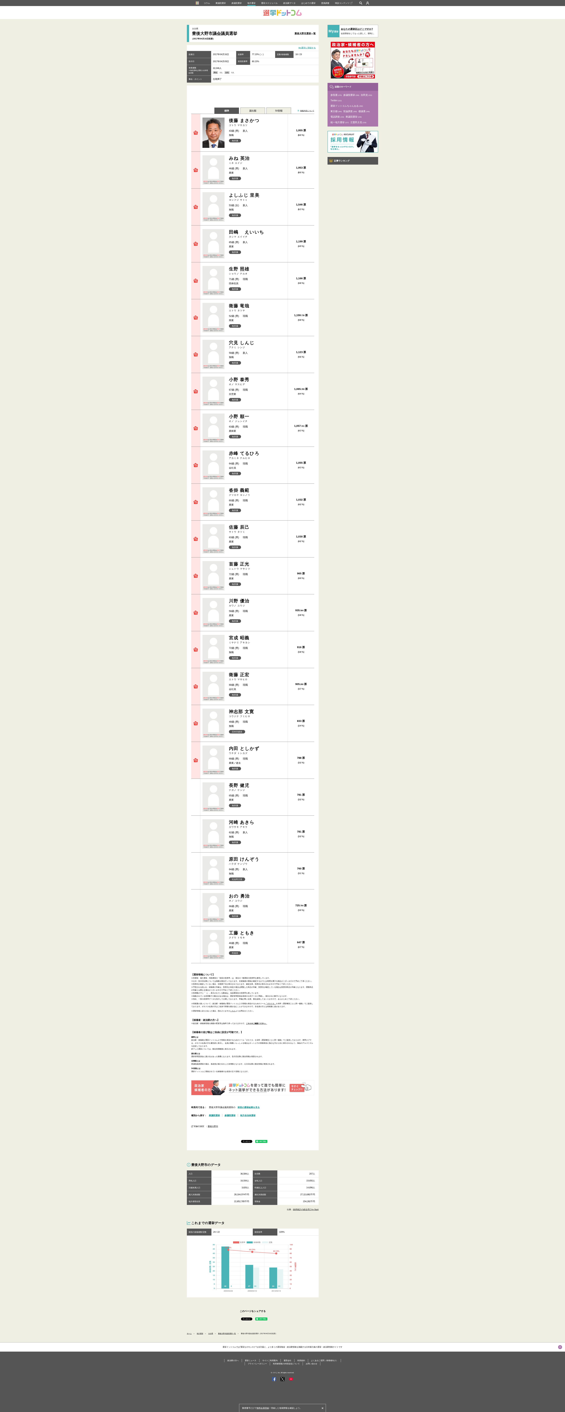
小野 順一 (239, 418)
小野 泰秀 (239, 381)
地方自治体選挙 (248, 1115)
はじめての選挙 (308, 3)
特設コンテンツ (342, 3)
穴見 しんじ (242, 344)
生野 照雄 (239, 270)
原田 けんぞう (244, 861)
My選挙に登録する (307, 48)
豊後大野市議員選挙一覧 (227, 1333)
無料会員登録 (263, 1408)
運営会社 (287, 1360)
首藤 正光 (239, 566)
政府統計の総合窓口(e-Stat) (306, 1209)
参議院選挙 (236, 3)
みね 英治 (239, 160)
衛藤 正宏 (239, 676)
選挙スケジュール (269, 3)
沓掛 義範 (239, 492)
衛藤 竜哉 (239, 307)
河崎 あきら (242, 824)
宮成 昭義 (239, 639)
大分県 (210, 1333)
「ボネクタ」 (270, 1004)
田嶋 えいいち (246, 234)
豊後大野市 (213, 1126)
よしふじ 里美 (244, 197)
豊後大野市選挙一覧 (305, 33)
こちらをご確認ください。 (256, 1023)
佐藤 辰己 (239, 529)
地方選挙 (251, 3)
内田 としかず (244, 750)
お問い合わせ (311, 1364)
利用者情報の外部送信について (286, 1364)
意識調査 (325, 3)
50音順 (278, 110)
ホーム (189, 1333)
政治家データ (289, 3)
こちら (232, 1011)
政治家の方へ (233, 1360)
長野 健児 (239, 787)
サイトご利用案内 (270, 1360)
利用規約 (301, 1360)
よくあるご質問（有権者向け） (324, 1360)
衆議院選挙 (221, 3)
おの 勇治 (239, 898)
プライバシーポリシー (257, 1364)
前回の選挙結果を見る (249, 1107)
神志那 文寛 (241, 713)
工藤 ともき (242, 934)
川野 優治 (239, 602)
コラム (207, 3)
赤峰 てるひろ (244, 455)
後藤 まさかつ (244, 122)
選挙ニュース (250, 1360)
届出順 (252, 110)
